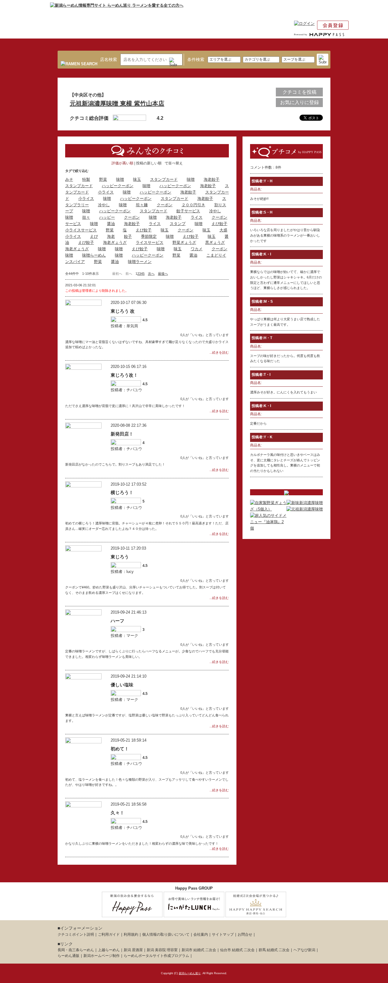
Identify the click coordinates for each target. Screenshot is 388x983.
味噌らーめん (94, 255)
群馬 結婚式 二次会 (274, 950)
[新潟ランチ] (194, 913)
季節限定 (149, 236)
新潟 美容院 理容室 (162, 950)
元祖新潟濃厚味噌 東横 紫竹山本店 (117, 103)
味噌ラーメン (140, 261)
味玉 (137, 179)
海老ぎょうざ (115, 242)
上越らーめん (109, 950)
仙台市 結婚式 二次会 (237, 950)
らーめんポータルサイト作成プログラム (156, 956)
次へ (151, 273)
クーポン (164, 205)
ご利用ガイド (109, 934)
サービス (73, 223)
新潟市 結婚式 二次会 (199, 950)
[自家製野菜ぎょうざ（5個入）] (268, 509)
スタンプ (178, 223)
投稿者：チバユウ (126, 390)
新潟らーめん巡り (190, 973)
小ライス (106, 192)
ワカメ (196, 249)
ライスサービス (149, 242)
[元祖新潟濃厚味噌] (304, 509)
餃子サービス (188, 211)
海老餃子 (211, 179)
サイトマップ (223, 934)
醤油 (111, 223)
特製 (86, 179)
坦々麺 (142, 205)
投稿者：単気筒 (124, 326)
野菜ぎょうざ (184, 242)
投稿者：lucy (122, 571)
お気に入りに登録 (299, 102)
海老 (111, 236)
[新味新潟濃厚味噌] (304, 502)
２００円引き (193, 205)
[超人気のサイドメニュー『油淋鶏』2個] (268, 528)
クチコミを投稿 (299, 92)
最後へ (163, 273)
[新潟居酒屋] (132, 913)
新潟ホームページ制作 (101, 956)
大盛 (223, 230)
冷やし (104, 205)
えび (94, 236)
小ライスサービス (81, 230)
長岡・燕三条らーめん (76, 950)
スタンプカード (164, 179)
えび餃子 (219, 223)
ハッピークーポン (117, 185)
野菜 (103, 179)
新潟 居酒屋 (133, 950)
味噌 (120, 179)
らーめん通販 (68, 956)
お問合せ (245, 934)
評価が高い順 (122, 163)
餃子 (128, 236)
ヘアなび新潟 (304, 950)
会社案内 (200, 934)
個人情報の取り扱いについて (165, 934)
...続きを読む (219, 352)
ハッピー (107, 217)
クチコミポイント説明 (76, 934)
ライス (196, 217)
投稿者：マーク (124, 635)
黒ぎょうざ (215, 242)
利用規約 (131, 934)
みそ (69, 179)
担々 (86, 217)
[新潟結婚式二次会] (256, 913)
